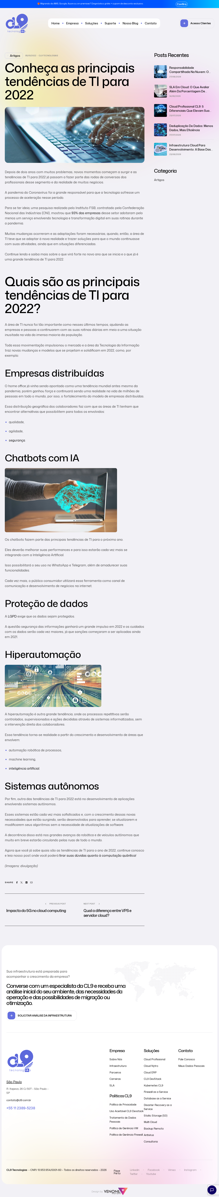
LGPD (12, 616)
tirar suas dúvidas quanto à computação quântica (97, 855)
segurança (17, 440)
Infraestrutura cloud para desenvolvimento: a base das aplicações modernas (190, 149)
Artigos (15, 56)
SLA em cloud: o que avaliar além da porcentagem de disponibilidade (189, 91)
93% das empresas (86, 213)
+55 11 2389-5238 (20, 1107)
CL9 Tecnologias (48, 55)
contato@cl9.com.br (18, 1100)
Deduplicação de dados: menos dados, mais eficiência (191, 128)
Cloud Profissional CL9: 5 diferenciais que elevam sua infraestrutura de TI (189, 110)
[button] (196, 23)
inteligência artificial (24, 768)
